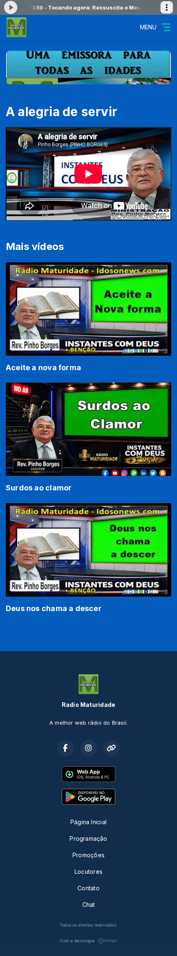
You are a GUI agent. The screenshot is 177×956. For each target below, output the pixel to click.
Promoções (88, 854)
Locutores (88, 871)
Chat (88, 904)
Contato (88, 888)
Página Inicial (88, 821)
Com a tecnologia (77, 940)
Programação (88, 838)
